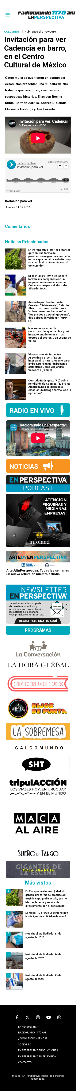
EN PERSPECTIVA (28, 1026)
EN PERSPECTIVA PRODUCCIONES (38, 1050)
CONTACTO (25, 1062)
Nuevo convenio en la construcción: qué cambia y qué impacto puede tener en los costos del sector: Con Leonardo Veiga (49, 334)
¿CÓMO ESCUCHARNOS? (32, 1038)
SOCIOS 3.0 (24, 1044)
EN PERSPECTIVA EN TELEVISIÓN (37, 1056)
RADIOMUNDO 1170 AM (32, 1032)
